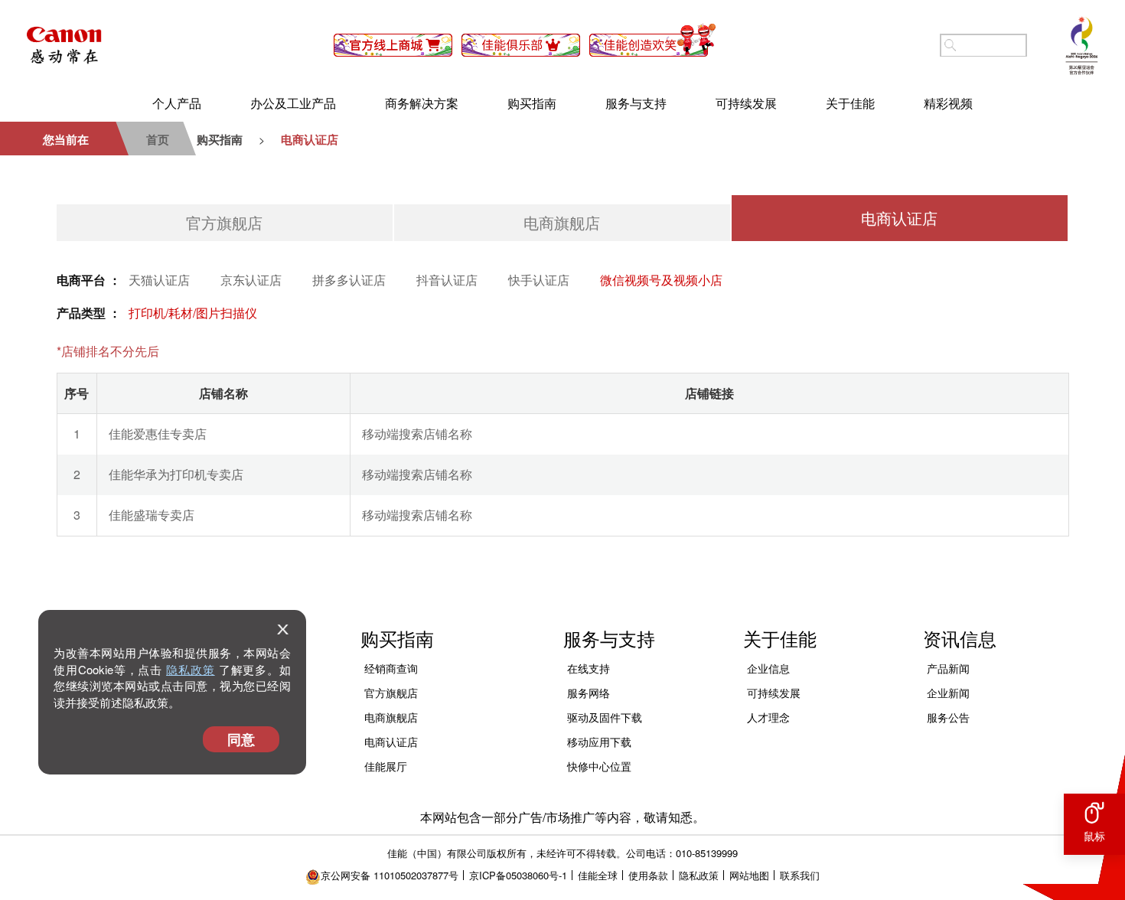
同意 (241, 739)
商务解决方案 (421, 103)
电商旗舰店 (561, 222)
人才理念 (768, 717)
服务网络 (588, 692)
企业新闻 (948, 692)
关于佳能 (850, 103)
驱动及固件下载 (604, 717)
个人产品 (176, 103)
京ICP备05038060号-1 (518, 875)
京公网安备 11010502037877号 (389, 875)
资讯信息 (959, 637)
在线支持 (588, 668)
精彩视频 (948, 103)
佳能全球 (598, 875)
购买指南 (531, 103)
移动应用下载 (599, 741)
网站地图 (749, 875)
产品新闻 (948, 668)
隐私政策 (190, 669)
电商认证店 (899, 218)
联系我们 (800, 875)
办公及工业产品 (293, 103)
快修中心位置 (599, 766)
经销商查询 (391, 668)
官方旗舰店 (224, 222)
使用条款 (648, 875)
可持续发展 (746, 103)
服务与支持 (636, 103)
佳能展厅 (385, 766)
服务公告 (948, 717)
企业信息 (768, 668)
